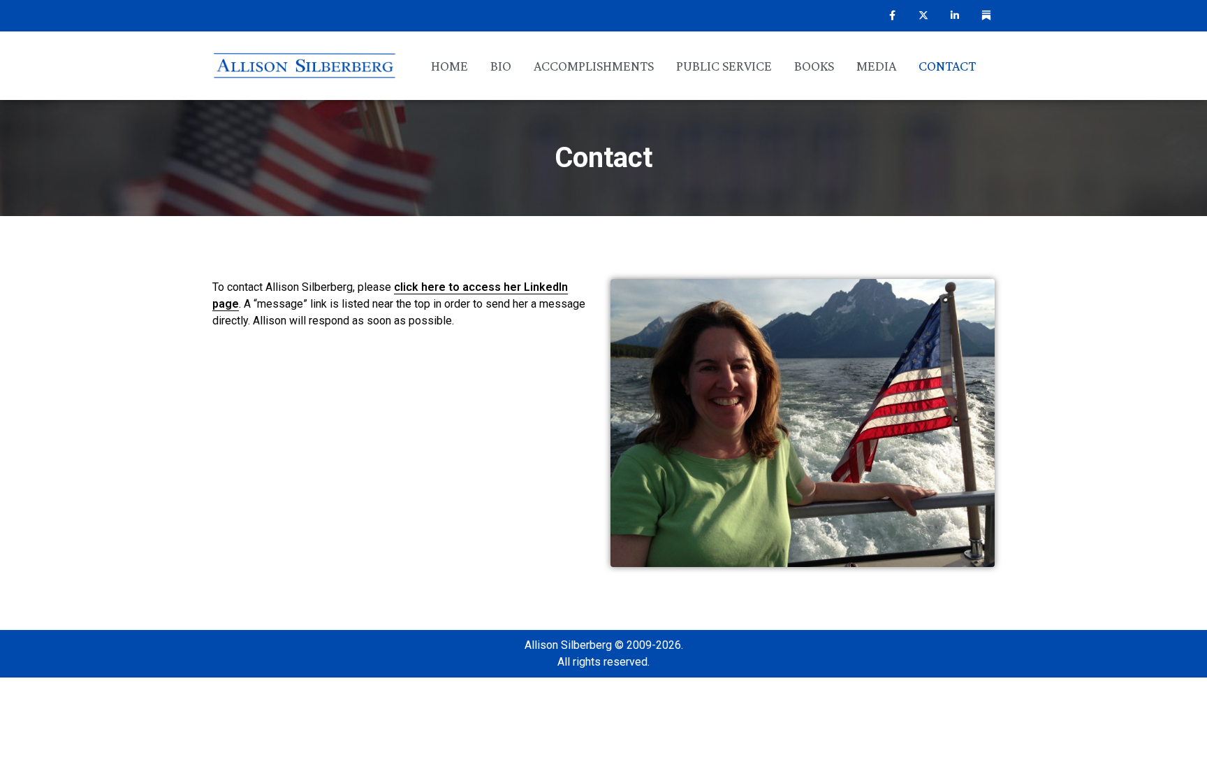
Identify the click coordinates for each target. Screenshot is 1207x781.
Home (449, 65)
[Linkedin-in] (954, 15)
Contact (947, 65)
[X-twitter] (923, 15)
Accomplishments (594, 65)
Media (876, 65)
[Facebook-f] (892, 15)
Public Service (724, 65)
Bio (500, 65)
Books (814, 65)
